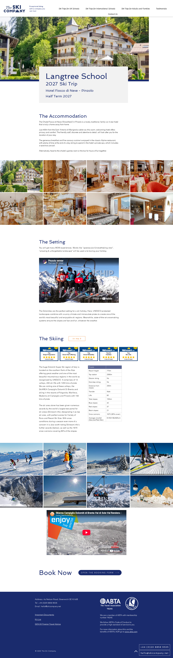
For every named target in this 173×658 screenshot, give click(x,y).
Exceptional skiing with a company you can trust (37, 8)
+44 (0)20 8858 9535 (47, 603)
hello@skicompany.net (51, 606)
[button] (112, 14)
